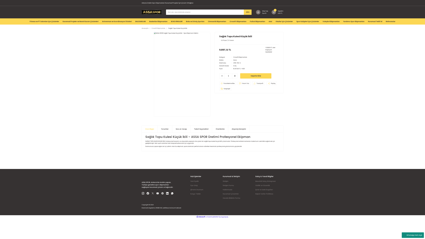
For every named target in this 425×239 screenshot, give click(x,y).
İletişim (225, 181)
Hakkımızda (227, 190)
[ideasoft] (200, 217)
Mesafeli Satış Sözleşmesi (265, 181)
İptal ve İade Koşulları (264, 190)
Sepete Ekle (256, 76)
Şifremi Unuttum (196, 190)
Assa (235, 60)
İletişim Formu (228, 185)
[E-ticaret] (212, 217)
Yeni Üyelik (194, 181)
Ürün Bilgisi (149, 129)
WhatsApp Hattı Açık (414, 235)
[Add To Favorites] (227, 83)
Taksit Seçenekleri (201, 129)
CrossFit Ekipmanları (240, 57)
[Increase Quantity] (234, 75)
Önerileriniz (220, 129)
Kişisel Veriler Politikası (264, 194)
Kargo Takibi (195, 194)
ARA (247, 12)
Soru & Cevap (181, 129)
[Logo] (152, 12)
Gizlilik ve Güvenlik (262, 185)
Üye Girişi (194, 185)
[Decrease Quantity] (222, 75)
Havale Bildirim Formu (231, 198)
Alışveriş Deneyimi (239, 129)
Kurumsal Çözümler (231, 194)
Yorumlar (165, 129)
